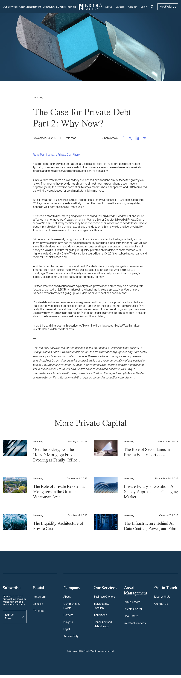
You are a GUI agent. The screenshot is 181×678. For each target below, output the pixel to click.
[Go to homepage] (90, 7)
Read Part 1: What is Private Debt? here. (56, 154)
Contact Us (161, 603)
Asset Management (30, 6)
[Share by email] (144, 138)
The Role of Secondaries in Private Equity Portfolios (147, 452)
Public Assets (132, 602)
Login (144, 6)
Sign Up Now (9, 616)
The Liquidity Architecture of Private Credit (58, 526)
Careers (120, 6)
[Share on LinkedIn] (137, 138)
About (108, 6)
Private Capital (133, 609)
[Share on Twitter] (130, 138)
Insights (71, 6)
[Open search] (152, 6)
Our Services (10, 6)
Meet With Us (168, 6)
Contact (132, 6)
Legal (66, 629)
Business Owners (104, 596)
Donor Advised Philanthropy (103, 624)
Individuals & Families (101, 606)
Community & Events (54, 6)
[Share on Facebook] (123, 138)
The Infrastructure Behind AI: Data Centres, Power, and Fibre (150, 526)
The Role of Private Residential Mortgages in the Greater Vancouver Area (59, 491)
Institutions (100, 615)
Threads (38, 610)
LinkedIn (38, 603)
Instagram (39, 596)
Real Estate (131, 616)
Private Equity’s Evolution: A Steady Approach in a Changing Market (151, 491)
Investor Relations (135, 623)
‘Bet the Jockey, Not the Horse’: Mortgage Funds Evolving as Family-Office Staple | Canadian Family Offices (55, 455)
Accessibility (70, 636)
